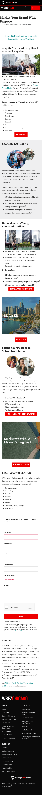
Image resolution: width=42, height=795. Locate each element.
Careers (4, 709)
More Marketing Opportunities (21, 414)
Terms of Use (6, 785)
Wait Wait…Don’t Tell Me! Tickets (30, 722)
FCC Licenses (6, 731)
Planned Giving (7, 764)
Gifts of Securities (8, 761)
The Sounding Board (29, 733)
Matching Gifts (7, 768)
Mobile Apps (26, 726)
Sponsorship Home (12, 36)
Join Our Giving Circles (10, 754)
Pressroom (6, 723)
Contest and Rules (8, 738)
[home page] (9, 2)
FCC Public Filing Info (19, 785)
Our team (5, 712)
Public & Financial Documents (8, 727)
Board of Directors (8, 716)
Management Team (9, 719)
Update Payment (8, 751)
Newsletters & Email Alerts (29, 713)
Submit (21, 617)
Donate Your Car (7, 758)
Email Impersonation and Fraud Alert (31, 738)
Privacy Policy (19, 631)
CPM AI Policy (7, 735)
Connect (26, 705)
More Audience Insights (21, 289)
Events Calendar (27, 718)
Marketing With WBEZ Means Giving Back (20, 440)
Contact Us (26, 709)
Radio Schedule (27, 730)
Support (6, 744)
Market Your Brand (27, 39)
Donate (36, 8)
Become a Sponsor (8, 771)
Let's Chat (21, 134)
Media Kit (11, 315)
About (5, 705)
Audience (23, 36)
